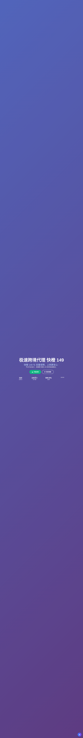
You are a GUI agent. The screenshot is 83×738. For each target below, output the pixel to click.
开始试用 (36, 372)
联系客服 (48, 372)
